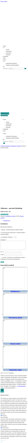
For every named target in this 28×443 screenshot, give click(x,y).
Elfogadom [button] (6, 386)
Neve (2, 372)
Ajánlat (7, 49)
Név (2, 251)
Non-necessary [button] (4, 426)
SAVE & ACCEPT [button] (5, 438)
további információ (21, 386)
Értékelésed (3, 239)
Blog (4, 58)
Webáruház (5, 56)
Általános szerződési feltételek (12, 65)
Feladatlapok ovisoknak (16, 146)
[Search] (25, 68)
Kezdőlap (3, 146)
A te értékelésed (4, 237)
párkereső (3, 217)
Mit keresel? (8, 53)
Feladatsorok (8, 51)
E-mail (2, 254)
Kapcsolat (8, 54)
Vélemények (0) (6, 220)
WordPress (11, 372)
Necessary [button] (3, 413)
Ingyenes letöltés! (4, 214)
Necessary (4, 415)
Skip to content (4, 1)
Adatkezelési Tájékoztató (11, 63)
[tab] (15, 221)
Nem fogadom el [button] (13, 386)
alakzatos (22, 216)
